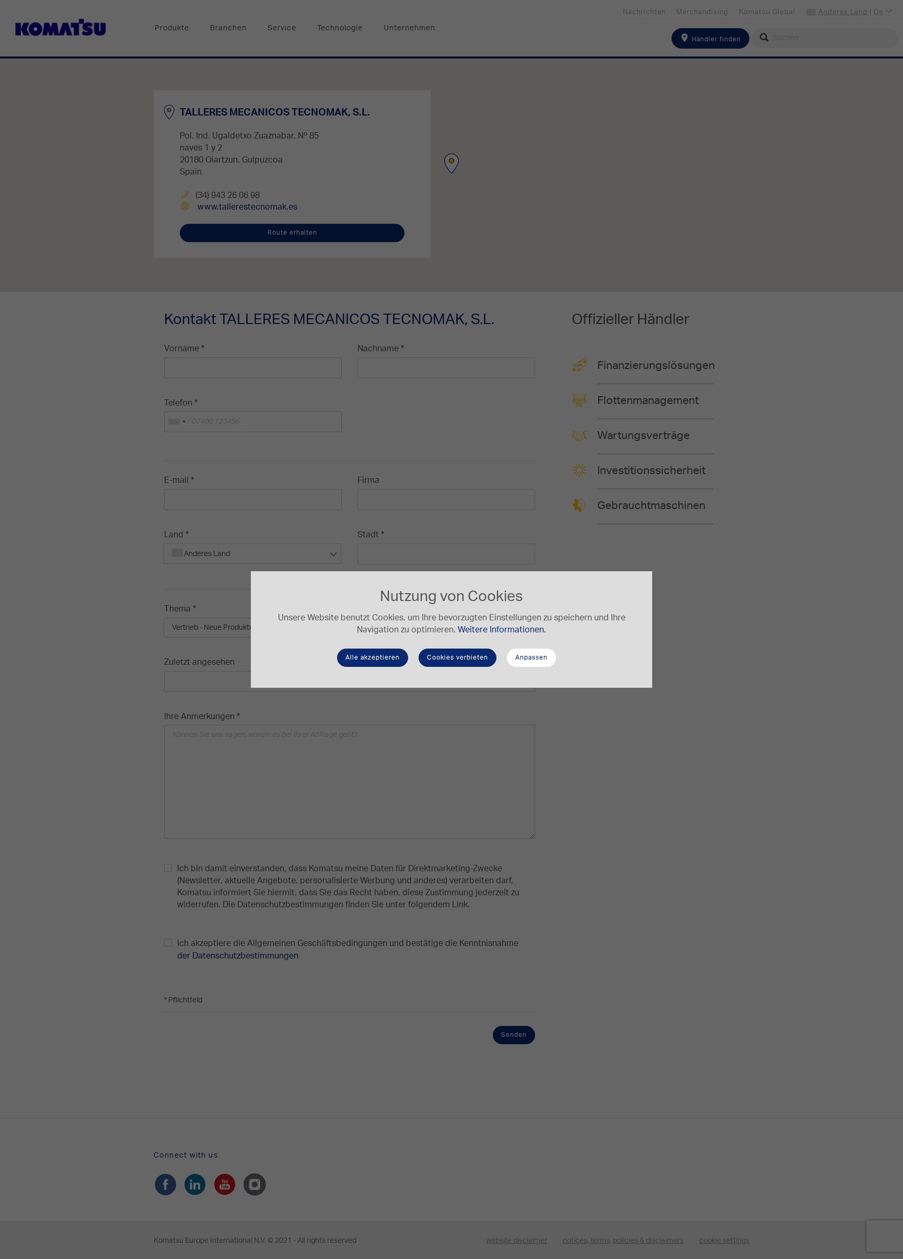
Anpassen (531, 657)
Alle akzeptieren (372, 657)
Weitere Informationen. (502, 630)
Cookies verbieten (457, 657)
